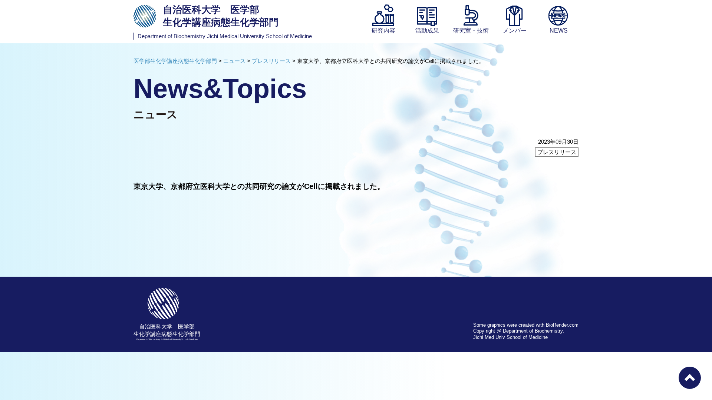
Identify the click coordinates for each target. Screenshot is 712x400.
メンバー (515, 30)
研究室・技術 (471, 30)
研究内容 (383, 30)
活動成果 (427, 30)
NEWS (559, 30)
